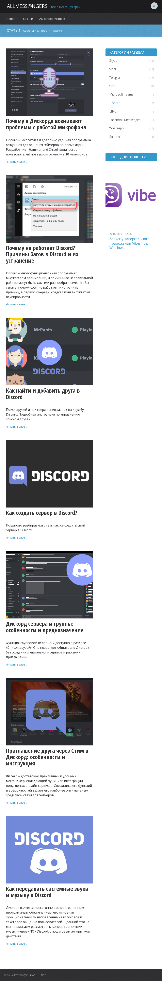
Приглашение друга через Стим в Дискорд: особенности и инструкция (47, 757)
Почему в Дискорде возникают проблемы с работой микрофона (46, 124)
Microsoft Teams (121, 94)
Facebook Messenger (124, 120)
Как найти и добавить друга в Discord (43, 393)
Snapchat (115, 136)
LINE (112, 111)
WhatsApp (116, 128)
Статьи (13, 30)
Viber (112, 69)
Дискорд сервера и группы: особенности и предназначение (45, 627)
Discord (114, 103)
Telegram (115, 77)
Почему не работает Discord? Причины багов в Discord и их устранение (42, 254)
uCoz (32, 975)
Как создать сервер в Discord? (41, 513)
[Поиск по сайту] (154, 6)
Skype (113, 60)
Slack (112, 86)
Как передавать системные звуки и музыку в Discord (47, 892)
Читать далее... (16, 162)
